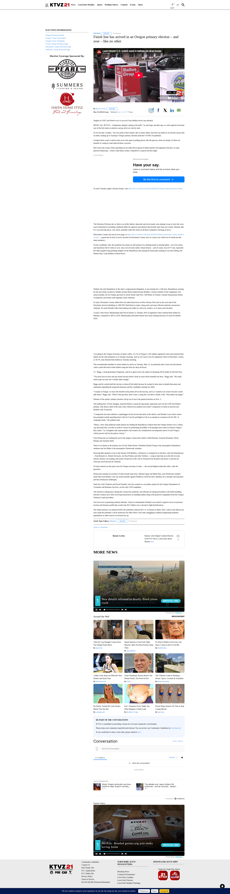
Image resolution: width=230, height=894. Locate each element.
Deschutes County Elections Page (58, 47)
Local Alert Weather (86, 5)
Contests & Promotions (126, 874)
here (152, 542)
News (73, 5)
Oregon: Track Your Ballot (56, 38)
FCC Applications (88, 871)
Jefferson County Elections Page (58, 50)
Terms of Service (87, 879)
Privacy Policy (86, 876)
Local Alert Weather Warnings (128, 883)
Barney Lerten (101, 109)
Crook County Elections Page (57, 44)
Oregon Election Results (55, 35)
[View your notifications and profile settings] (182, 757)
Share (140, 5)
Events (132, 5)
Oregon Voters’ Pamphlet (55, 41)
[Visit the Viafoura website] (179, 799)
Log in (174, 741)
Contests (124, 5)
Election (113, 521)
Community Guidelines (90, 862)
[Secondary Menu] (49, 5)
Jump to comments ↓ (101, 527)
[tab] (100, 758)
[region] (138, 770)
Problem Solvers (111, 5)
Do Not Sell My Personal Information (95, 882)
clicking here (176, 728)
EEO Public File (87, 868)
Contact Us (85, 865)
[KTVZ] (60, 4)
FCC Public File (87, 873)
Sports (99, 5)
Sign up (180, 741)
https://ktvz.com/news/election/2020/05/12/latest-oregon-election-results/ (155, 189)
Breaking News (123, 872)
